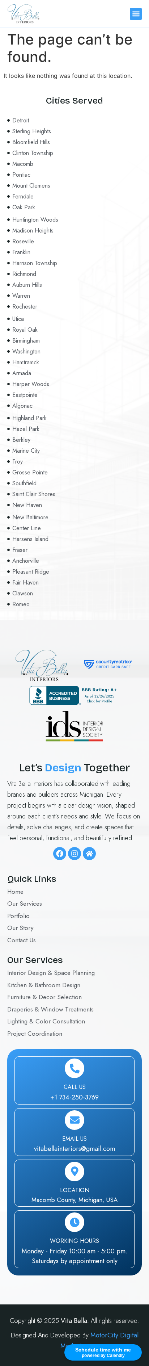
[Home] (89, 853)
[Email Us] (74, 1120)
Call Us (75, 1087)
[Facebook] (59, 853)
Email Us (74, 1139)
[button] (136, 14)
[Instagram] (74, 853)
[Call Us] (74, 1068)
